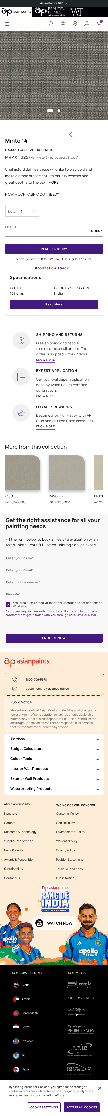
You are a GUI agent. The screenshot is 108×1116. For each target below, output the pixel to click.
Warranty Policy (66, 841)
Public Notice (65, 878)
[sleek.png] (81, 984)
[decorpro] (81, 1012)
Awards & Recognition (19, 860)
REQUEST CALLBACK (52, 268)
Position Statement (69, 860)
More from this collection (36, 447)
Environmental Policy (70, 832)
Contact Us (12, 878)
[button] (87, 23)
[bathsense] (81, 998)
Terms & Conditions (69, 869)
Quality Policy (65, 850)
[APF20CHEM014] (54, 75)
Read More (54, 304)
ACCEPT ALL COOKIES (82, 1107)
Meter (12, 211)
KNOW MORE (45, 359)
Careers (9, 823)
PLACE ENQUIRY (54, 249)
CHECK (97, 231)
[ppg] (81, 1049)
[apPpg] (81, 1069)
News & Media (13, 850)
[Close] (99, 1088)
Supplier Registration (18, 841)
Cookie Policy (65, 823)
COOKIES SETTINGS (44, 1107)
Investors (10, 814)
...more (51, 182)
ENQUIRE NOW (54, 638)
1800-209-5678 (36, 680)
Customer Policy (67, 814)
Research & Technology (20, 832)
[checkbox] (8, 604)
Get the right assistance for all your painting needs (53, 523)
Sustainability (13, 869)
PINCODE (12, 227)
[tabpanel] (54, 75)
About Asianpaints (17, 804)
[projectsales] (81, 1029)
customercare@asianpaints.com (48, 689)
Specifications (25, 277)
